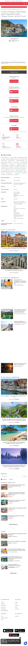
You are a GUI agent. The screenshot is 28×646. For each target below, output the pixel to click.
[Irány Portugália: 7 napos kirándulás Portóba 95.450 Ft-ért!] (14, 394)
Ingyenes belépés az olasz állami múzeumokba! (20, 364)
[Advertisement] (14, 52)
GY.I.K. (2, 616)
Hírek (15, 285)
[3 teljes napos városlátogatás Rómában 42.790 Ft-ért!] (4, 512)
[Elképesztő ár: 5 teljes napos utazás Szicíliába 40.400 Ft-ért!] (4, 504)
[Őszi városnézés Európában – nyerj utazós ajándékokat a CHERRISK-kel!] (7, 288)
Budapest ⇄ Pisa (14, 76)
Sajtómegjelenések (4, 610)
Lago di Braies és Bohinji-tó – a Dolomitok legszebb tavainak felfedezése (20, 311)
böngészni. (19, 68)
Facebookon (6, 63)
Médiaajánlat (3, 608)
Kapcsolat (17, 616)
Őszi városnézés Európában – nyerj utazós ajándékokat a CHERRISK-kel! (20, 281)
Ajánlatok (3, 603)
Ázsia (16, 603)
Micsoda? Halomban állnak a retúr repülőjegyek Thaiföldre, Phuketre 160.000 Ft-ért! (14, 443)
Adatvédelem (3, 605)
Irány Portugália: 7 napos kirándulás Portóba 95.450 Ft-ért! (14, 396)
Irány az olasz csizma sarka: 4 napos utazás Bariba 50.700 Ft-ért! (16, 485)
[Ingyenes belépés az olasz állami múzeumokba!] (7, 372)
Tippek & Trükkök (4, 617)
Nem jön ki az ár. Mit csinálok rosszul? (18, 131)
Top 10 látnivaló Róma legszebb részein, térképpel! (14, 248)
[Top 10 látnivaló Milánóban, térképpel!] (14, 268)
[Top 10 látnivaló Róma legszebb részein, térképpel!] (14, 246)
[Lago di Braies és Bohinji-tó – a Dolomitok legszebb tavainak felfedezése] (7, 318)
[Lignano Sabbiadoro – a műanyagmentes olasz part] (7, 330)
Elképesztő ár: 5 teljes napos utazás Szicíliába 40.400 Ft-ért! (16, 501)
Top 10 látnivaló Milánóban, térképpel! (14, 270)
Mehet (24, 476)
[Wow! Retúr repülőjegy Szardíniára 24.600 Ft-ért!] (4, 520)
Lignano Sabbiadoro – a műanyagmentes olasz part (20, 322)
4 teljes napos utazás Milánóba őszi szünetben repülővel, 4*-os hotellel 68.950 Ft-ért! (16, 493)
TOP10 (10, 250)
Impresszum (3, 607)
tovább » (16, 174)
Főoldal (2, 602)
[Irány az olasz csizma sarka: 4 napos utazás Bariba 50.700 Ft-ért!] (4, 489)
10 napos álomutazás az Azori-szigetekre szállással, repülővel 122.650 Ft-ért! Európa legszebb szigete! (14, 419)
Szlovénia (16, 313)
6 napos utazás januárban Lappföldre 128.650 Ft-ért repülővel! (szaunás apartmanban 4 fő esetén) (14, 466)
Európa (16, 602)
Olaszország (17, 324)
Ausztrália (17, 608)
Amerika (16, 605)
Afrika (16, 607)
